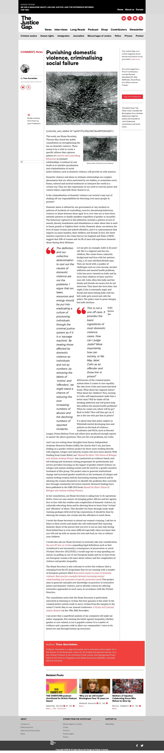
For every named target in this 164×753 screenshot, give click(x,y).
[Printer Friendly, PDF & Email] (47, 637)
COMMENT (28, 52)
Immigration (63, 36)
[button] (140, 18)
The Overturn (59, 709)
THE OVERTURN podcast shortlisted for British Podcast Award (61, 698)
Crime (65, 727)
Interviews (60, 29)
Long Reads (77, 29)
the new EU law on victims (59, 545)
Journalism (78, 36)
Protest (139, 36)
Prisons (128, 36)
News (48, 29)
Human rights (47, 36)
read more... (136, 59)
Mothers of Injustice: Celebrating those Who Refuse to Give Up (124, 698)
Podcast (93, 29)
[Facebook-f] (137, 745)
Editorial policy (27, 727)
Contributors (119, 29)
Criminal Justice (29, 36)
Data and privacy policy (30, 730)
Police (118, 36)
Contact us (25, 724)
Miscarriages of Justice (99, 36)
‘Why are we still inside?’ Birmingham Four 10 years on (94, 697)
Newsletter (136, 29)
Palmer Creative (101, 750)
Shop (104, 29)
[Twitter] (142, 745)
